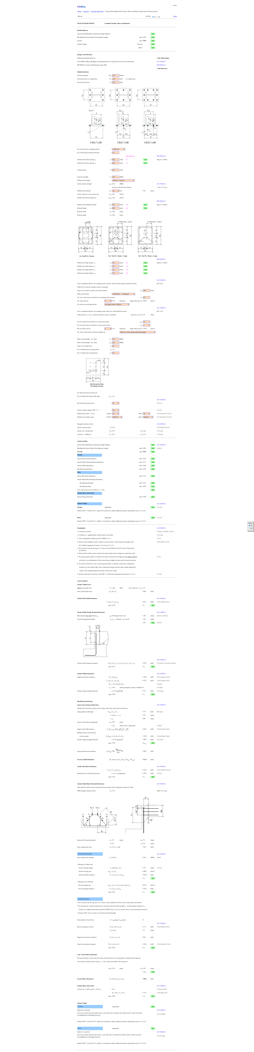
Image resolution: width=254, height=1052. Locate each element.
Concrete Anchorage (97, 11)
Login (175, 16)
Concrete (86, 11)
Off (159, 17)
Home (79, 11)
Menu (79, 16)
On (155, 17)
